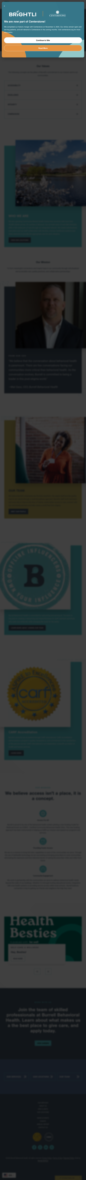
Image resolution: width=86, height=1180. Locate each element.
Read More (43, 48)
